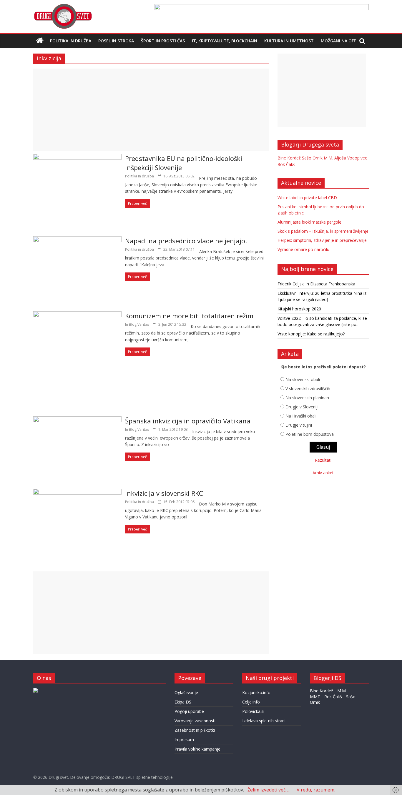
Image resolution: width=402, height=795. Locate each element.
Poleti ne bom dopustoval (310, 434)
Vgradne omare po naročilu (303, 249)
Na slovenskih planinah (307, 397)
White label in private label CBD (307, 197)
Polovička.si (253, 711)
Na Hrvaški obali (300, 416)
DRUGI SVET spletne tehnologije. (142, 777)
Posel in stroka (116, 41)
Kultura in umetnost (289, 41)
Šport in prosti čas (163, 41)
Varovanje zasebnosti (195, 721)
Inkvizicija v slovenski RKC (164, 493)
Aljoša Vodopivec (350, 158)
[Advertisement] (151, 110)
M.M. (328, 158)
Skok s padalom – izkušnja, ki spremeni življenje (323, 231)
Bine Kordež (289, 158)
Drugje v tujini (298, 425)
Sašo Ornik (312, 158)
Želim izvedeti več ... (268, 789)
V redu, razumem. (316, 789)
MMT (315, 696)
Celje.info (251, 702)
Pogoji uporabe (189, 711)
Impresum (184, 739)
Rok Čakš (286, 164)
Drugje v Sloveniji (301, 407)
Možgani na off (338, 41)
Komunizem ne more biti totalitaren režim (189, 315)
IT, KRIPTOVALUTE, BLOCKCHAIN (224, 41)
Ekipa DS (183, 702)
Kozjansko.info (256, 692)
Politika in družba (70, 41)
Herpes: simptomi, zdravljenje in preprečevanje (322, 240)
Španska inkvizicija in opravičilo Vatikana (187, 420)
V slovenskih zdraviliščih (307, 388)
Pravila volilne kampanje (197, 749)
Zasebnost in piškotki (195, 730)
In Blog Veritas (137, 324)
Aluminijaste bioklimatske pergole (309, 222)
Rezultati (323, 460)
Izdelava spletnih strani (263, 721)
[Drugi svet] (62, 6)
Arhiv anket (323, 472)
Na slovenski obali (302, 379)
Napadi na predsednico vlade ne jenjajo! (186, 240)
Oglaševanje (186, 692)
